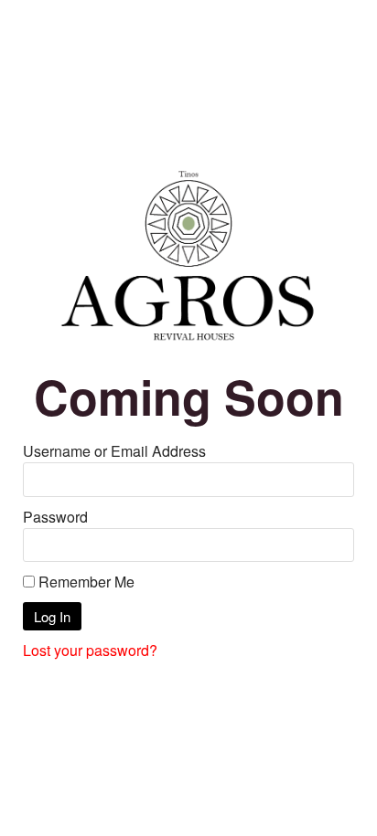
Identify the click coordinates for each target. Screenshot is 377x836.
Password (55, 516)
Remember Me (85, 581)
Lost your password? (90, 650)
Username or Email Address (114, 450)
